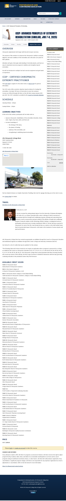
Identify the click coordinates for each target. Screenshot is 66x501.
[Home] (23, 6)
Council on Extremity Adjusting (36, 95)
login (10, 448)
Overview (6, 44)
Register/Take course (35, 44)
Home (3, 26)
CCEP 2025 (7, 83)
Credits (25, 44)
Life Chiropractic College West (10, 151)
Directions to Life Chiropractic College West (13, 205)
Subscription (26, 19)
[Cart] (62, 1)
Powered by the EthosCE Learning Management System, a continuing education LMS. (57, 497)
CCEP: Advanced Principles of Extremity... (17, 26)
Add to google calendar (55, 168)
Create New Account (50, 1)
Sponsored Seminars (53, 19)
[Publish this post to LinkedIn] (34, 493)
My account (8, 19)
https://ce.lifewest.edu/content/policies (12, 466)
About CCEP (31, 83)
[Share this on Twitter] (33, 493)
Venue (12, 44)
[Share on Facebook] (31, 493)
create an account (19, 448)
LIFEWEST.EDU (49, 22)
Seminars (17, 19)
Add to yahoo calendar (57, 168)
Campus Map (8, 196)
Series (35, 19)
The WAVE (43, 19)
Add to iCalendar (59, 168)
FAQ (41, 22)
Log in (59, 1)
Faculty (19, 44)
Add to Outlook (61, 168)
